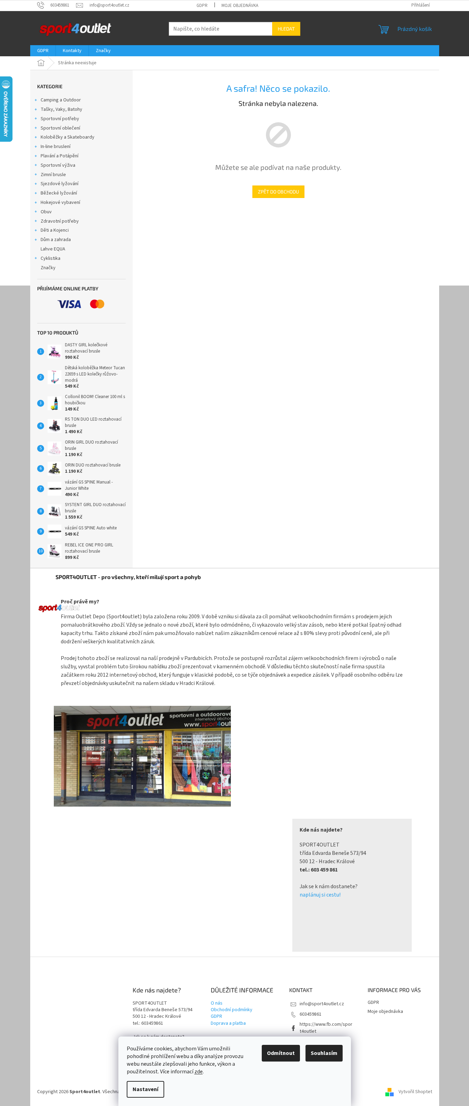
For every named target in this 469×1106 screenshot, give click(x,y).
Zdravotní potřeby (60, 221)
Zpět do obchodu (278, 192)
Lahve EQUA (53, 249)
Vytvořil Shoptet (415, 1091)
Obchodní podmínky (231, 1010)
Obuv (46, 211)
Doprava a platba (228, 1023)
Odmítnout (281, 1053)
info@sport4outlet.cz (322, 1003)
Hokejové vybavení (60, 202)
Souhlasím (324, 1053)
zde (198, 1071)
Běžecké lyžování (59, 193)
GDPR (202, 5)
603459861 (310, 1014)
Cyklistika (50, 258)
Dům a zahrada (56, 239)
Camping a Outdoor (61, 100)
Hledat (286, 29)
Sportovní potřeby (60, 118)
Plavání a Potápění (59, 155)
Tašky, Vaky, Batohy (61, 109)
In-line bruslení (55, 146)
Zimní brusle (53, 174)
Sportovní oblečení (60, 128)
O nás (217, 1003)
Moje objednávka (239, 5)
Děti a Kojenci (55, 230)
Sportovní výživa (58, 165)
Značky (48, 267)
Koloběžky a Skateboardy (67, 137)
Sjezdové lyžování (59, 183)
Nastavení (145, 1089)
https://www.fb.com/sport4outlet (326, 1027)
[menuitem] (43, 50)
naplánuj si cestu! (320, 895)
